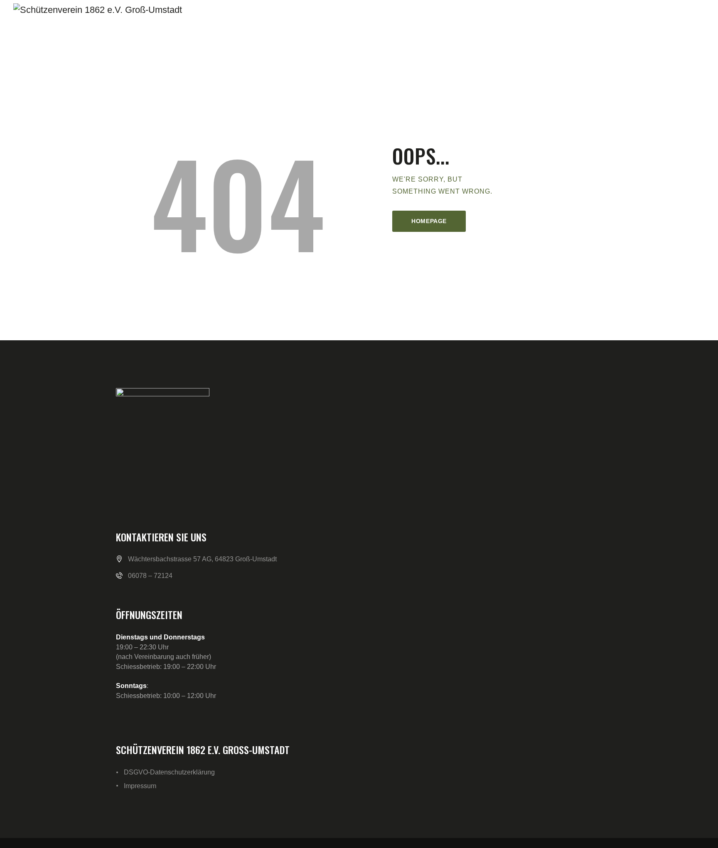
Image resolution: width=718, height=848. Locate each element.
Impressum (140, 785)
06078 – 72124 (150, 575)
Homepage (429, 221)
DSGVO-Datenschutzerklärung (169, 772)
